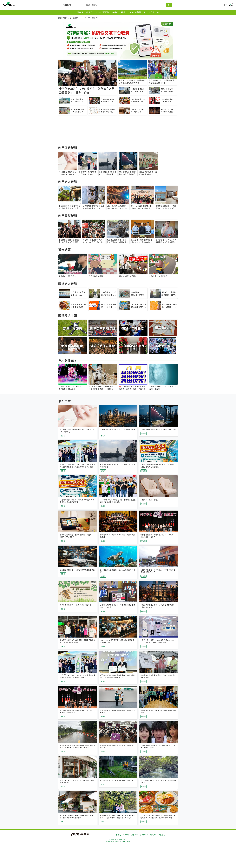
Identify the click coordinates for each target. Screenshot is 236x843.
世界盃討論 (153, 12)
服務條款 (134, 835)
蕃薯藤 (9, 4)
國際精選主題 (67, 316)
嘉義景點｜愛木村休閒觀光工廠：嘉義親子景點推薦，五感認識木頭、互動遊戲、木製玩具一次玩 (117, 818)
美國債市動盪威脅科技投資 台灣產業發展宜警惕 (158, 430)
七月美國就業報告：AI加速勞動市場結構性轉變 (77, 570)
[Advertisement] (113, 131)
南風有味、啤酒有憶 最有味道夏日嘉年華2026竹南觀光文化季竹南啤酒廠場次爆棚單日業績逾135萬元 (77, 467)
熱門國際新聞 (67, 216)
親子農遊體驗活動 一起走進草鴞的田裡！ (75, 605)
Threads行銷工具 (136, 12)
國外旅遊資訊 (67, 284)
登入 (226, 5)
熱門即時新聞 (67, 148)
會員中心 (126, 835)
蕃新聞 (80, 12)
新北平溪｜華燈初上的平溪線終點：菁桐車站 (116, 780)
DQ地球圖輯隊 (102, 12)
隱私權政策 (144, 835)
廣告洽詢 (162, 835)
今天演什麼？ (67, 360)
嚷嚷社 (115, 12)
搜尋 (123, 12)
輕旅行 (89, 12)
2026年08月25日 (64, 18)
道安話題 (64, 250)
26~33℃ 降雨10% (89, 18)
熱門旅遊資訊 (67, 182)
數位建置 (153, 835)
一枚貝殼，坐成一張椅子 (149, 500)
